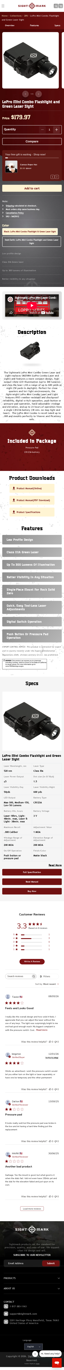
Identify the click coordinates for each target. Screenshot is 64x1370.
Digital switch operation (24, 621)
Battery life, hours (13, 811)
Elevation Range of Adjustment (43, 839)
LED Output (10, 797)
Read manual (32, 882)
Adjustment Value (42, 827)
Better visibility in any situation (18, 279)
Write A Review (32, 961)
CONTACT (9, 1301)
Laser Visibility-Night (44, 787)
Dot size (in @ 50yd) (43, 776)
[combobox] (47, 984)
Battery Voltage (41, 811)
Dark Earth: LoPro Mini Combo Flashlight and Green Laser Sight (31, 241)
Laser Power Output (14, 776)
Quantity (10, 129)
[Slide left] (25, 94)
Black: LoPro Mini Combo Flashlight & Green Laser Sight (30, 231)
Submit (51, 1263)
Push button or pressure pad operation (27, 635)
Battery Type (39, 797)
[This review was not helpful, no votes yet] (55, 1041)
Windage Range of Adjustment (13, 839)
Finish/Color (39, 850)
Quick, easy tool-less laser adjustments (26, 607)
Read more (41, 1030)
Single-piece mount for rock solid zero (31, 591)
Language (27, 1340)
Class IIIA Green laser (13, 262)
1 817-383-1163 (18, 1306)
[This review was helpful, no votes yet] (50, 1041)
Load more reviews (32, 1208)
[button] (56, 6)
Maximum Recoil (12, 827)
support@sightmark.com (23, 1313)
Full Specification (32, 872)
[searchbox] (18, 976)
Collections (16, 16)
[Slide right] (38, 94)
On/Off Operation (13, 850)
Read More (55, 865)
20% (26, 16)
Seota (38, 1363)
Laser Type (38, 766)
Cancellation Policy (15, 213)
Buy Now (32, 891)
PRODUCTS (10, 1278)
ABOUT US (9, 1288)
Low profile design (11, 253)
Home (5, 16)
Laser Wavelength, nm (15, 766)
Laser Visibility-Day (14, 787)
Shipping (10, 205)
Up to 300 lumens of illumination (19, 270)
